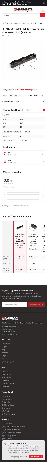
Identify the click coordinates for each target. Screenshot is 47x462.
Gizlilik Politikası (24, 452)
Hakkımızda (6, 344)
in (44, 110)
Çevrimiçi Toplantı (10, 334)
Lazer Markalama (8, 383)
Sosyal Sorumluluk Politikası (11, 430)
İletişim (4, 356)
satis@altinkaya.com (11, 326)
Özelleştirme (6, 380)
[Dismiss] (44, 3)
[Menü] (4, 10)
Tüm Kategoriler (7, 399)
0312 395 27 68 (9, 331)
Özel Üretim (6, 386)
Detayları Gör (33, 249)
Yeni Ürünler (6, 402)
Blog (3, 350)
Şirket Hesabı (6, 377)
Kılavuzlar (5, 371)
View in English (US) (9, 4)
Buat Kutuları (6, 408)
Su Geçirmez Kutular (9, 414)
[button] (23, 61)
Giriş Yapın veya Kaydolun (26, 89)
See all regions (22, 4)
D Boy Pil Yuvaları (19, 23)
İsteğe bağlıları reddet (19, 457)
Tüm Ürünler (6, 23)
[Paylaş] (43, 101)
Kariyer (4, 347)
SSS (3, 359)
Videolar (5, 353)
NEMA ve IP (6, 411)
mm (42, 110)
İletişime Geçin (35, 305)
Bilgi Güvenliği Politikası (9, 436)
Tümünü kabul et (36, 457)
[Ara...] (42, 15)
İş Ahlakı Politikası (7, 439)
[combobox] (21, 15)
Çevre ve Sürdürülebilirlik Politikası (13, 427)
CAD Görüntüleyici (8, 405)
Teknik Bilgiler (6, 374)
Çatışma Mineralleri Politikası (11, 433)
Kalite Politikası (7, 424)
